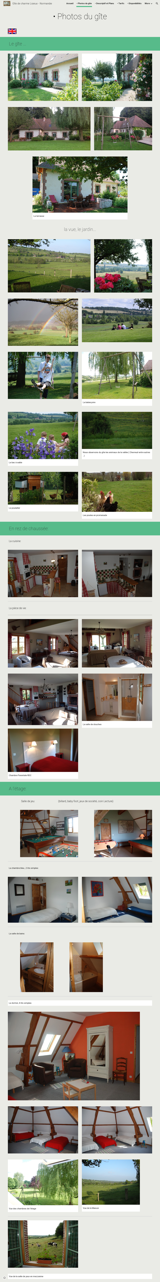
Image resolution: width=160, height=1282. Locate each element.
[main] (80, 17)
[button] (157, 4)
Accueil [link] (69, 3)
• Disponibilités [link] (135, 3)
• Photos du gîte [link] (84, 3)
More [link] (147, 3)
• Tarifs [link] (120, 3)
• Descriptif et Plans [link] (104, 3)
